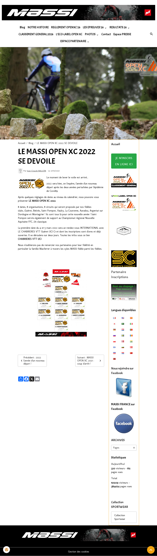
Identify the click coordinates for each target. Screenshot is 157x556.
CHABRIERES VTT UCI (29, 238)
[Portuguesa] (131, 329)
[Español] (131, 318)
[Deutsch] (114, 329)
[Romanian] (131, 335)
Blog (22, 27)
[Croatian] (123, 353)
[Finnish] (114, 347)
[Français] (114, 318)
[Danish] (131, 347)
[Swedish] (123, 335)
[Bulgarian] (123, 347)
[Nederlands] (123, 329)
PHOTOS (90, 34)
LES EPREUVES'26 (93, 27)
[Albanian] (114, 359)
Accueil (21, 143)
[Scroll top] (151, 550)
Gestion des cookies (78, 551)
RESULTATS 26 (118, 27)
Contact (106, 34)
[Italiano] (131, 324)
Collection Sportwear (119, 517)
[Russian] (114, 335)
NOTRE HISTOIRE (38, 27)
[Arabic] (123, 324)
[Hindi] (131, 341)
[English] (123, 318)
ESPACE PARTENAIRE (73, 41)
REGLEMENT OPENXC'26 (65, 27)
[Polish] (114, 341)
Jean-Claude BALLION (36, 170)
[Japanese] (114, 324)
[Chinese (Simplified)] (131, 353)
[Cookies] (6, 549)
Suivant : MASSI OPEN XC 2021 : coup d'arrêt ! (85, 360)
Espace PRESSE (122, 34)
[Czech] (114, 353)
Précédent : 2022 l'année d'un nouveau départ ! (33, 360)
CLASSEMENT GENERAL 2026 (36, 34)
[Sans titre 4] (61, 303)
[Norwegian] (123, 341)
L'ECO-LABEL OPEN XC (69, 34)
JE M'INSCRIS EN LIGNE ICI (124, 161)
